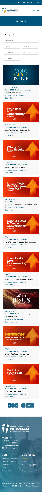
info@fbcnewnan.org (10, 445)
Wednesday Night (29, 465)
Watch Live (27, 2)
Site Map (15, 486)
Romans (13, 98)
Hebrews (13, 322)
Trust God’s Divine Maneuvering (19, 279)
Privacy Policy (7, 471)
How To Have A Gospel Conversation (20, 242)
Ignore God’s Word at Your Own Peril (21, 205)
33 (23, 405)
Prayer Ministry (27, 471)
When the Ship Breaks (15, 167)
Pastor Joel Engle (19, 95)
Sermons (25, 459)
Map (13, 448)
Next (29, 405)
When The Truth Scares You (17, 354)
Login (36, 2)
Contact (5, 468)
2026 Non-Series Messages (20, 90)
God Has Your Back (13, 391)
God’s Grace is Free (13, 93)
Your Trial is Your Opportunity (17, 130)
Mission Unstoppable (18, 127)
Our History (6, 465)
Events (24, 462)
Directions (6, 448)
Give (23, 468)
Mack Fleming (17, 319)
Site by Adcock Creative (29, 486)
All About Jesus (11, 317)
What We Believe (9, 462)
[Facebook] (11, 2)
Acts (11, 135)
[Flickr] (18, 2)
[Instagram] (15, 2)
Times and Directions (10, 459)
